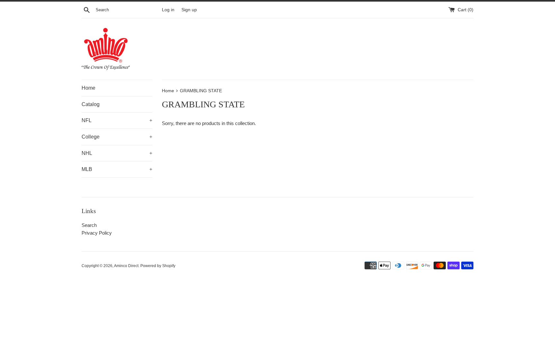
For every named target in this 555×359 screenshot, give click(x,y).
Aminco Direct (126, 266)
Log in (168, 9)
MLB (117, 169)
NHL (117, 153)
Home (88, 88)
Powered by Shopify (157, 266)
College (117, 136)
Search (89, 225)
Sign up (189, 9)
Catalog (91, 104)
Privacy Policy (97, 233)
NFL (117, 120)
